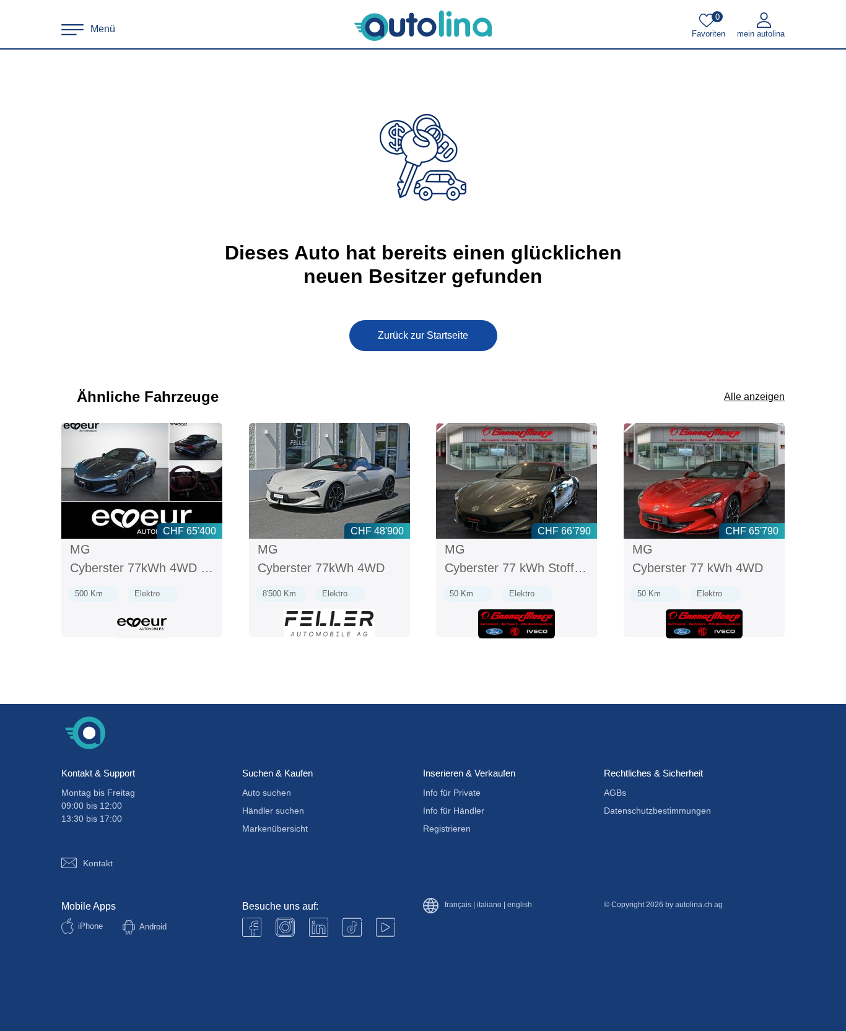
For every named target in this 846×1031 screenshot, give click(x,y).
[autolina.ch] (423, 26)
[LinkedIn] (318, 927)
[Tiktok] (352, 927)
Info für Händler (453, 811)
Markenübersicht (275, 828)
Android (153, 926)
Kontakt (98, 863)
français (458, 905)
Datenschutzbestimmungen (657, 811)
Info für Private (452, 793)
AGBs (615, 793)
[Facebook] (251, 927)
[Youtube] (285, 927)
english (519, 905)
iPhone (90, 926)
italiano (489, 905)
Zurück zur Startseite (423, 335)
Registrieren (447, 828)
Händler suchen (273, 811)
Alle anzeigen (754, 396)
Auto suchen (266, 793)
